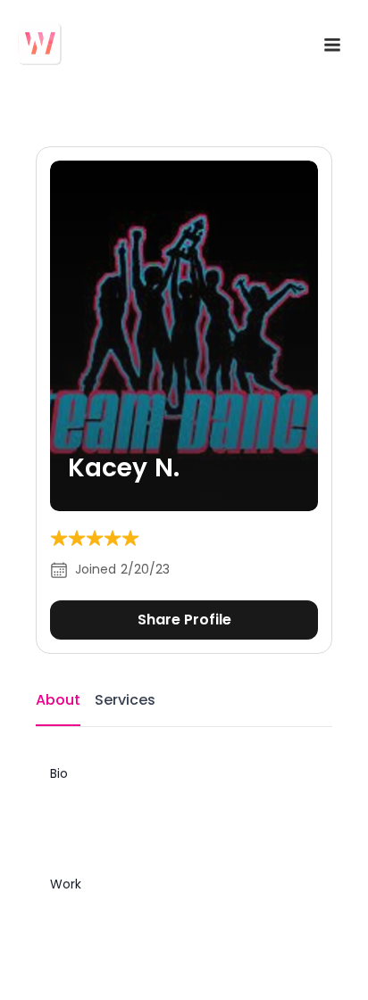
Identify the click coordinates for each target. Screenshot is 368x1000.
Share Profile (184, 619)
